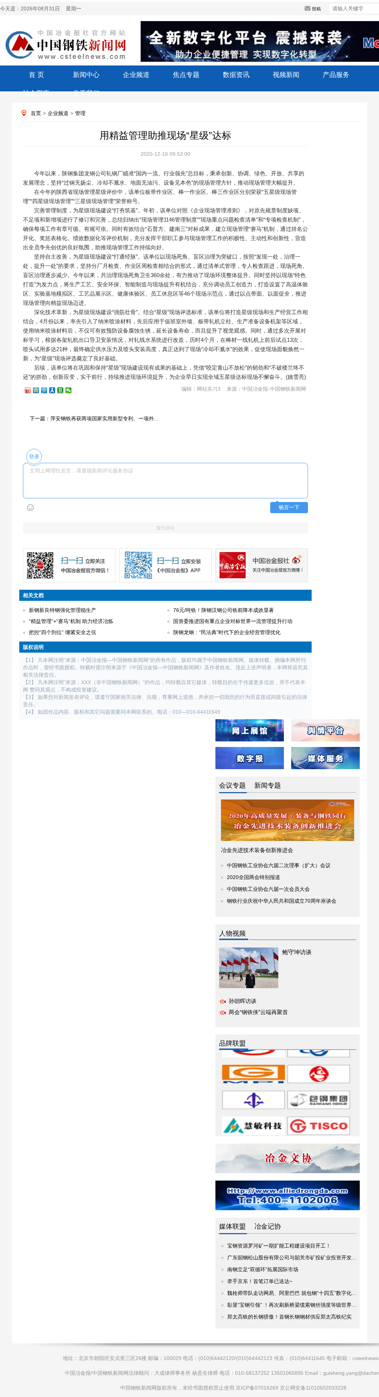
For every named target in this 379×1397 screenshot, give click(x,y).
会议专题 (232, 785)
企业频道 (136, 74)
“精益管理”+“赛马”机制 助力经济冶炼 (71, 621)
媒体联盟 (232, 1226)
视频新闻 (286, 74)
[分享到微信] (72, 390)
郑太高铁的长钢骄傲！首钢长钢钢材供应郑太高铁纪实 (289, 1317)
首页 (36, 113)
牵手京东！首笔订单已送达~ (259, 1281)
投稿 (316, 8)
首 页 (36, 74)
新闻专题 (267, 785)
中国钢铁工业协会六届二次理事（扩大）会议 (279, 865)
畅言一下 (289, 507)
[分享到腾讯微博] (47, 390)
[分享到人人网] (55, 390)
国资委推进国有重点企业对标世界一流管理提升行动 (232, 621)
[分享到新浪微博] (31, 390)
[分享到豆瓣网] (63, 390)
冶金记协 (267, 1226)
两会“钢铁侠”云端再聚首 (258, 1012)
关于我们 (86, 93)
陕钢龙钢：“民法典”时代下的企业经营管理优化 (227, 632)
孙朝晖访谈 (242, 1001)
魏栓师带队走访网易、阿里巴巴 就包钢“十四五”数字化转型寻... (299, 1293)
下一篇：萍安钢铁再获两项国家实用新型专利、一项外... (94, 418)
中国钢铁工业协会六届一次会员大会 (268, 889)
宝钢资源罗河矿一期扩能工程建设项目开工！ (279, 1246)
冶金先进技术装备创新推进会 (257, 850)
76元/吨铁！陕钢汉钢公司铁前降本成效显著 (223, 610)
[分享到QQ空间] (39, 390)
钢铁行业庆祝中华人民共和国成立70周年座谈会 (281, 901)
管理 (80, 113)
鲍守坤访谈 (297, 952)
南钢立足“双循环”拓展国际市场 (262, 1269)
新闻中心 (86, 74)
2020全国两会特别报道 (253, 877)
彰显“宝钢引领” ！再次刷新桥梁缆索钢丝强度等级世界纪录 (294, 1305)
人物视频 (232, 933)
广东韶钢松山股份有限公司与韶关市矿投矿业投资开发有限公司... (302, 1257)
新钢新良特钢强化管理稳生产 (62, 610)
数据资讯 (236, 74)
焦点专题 (186, 74)
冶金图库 (36, 93)
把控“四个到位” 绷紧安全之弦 (62, 632)
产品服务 (336, 74)
